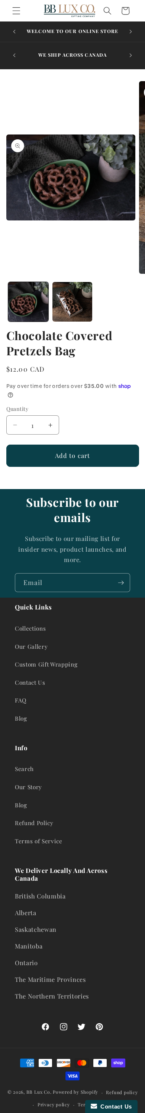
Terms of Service (38, 841)
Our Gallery (31, 646)
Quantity (17, 408)
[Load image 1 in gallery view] (28, 302)
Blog (21, 718)
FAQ (20, 700)
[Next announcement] (131, 32)
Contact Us (30, 682)
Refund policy (122, 1092)
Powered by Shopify (75, 1092)
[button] (16, 11)
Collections (30, 628)
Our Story (28, 787)
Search (24, 769)
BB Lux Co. (39, 1092)
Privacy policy (54, 1104)
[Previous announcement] (14, 32)
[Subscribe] (121, 582)
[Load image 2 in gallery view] (72, 302)
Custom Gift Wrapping (46, 664)
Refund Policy (34, 823)
